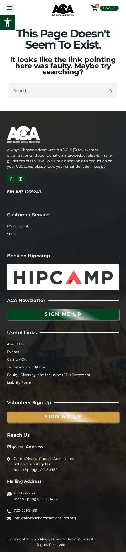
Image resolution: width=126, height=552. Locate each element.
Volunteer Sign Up (29, 402)
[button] (7, 22)
